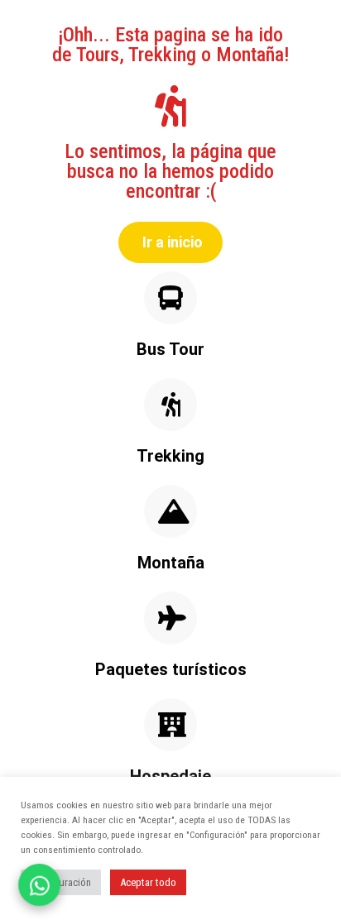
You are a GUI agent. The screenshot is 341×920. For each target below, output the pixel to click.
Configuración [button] (61, 882)
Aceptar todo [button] (148, 882)
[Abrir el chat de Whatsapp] (39, 885)
